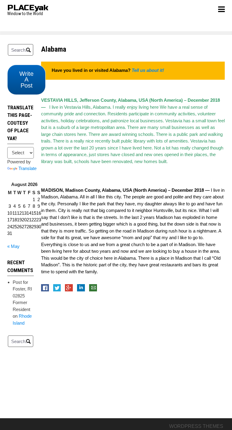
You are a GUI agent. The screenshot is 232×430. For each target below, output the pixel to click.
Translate (27, 168)
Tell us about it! (148, 70)
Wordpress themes (196, 426)
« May (13, 246)
